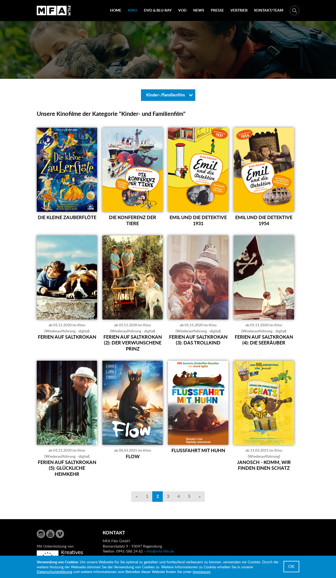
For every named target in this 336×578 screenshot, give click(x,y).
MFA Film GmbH (54, 10)
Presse (217, 10)
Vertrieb (239, 10)
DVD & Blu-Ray (158, 10)
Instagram (41, 534)
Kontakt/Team (268, 10)
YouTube (50, 534)
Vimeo (60, 534)
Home (115, 10)
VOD (182, 10)
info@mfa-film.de (160, 551)
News (198, 10)
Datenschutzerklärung (54, 571)
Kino (132, 10)
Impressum (202, 571)
